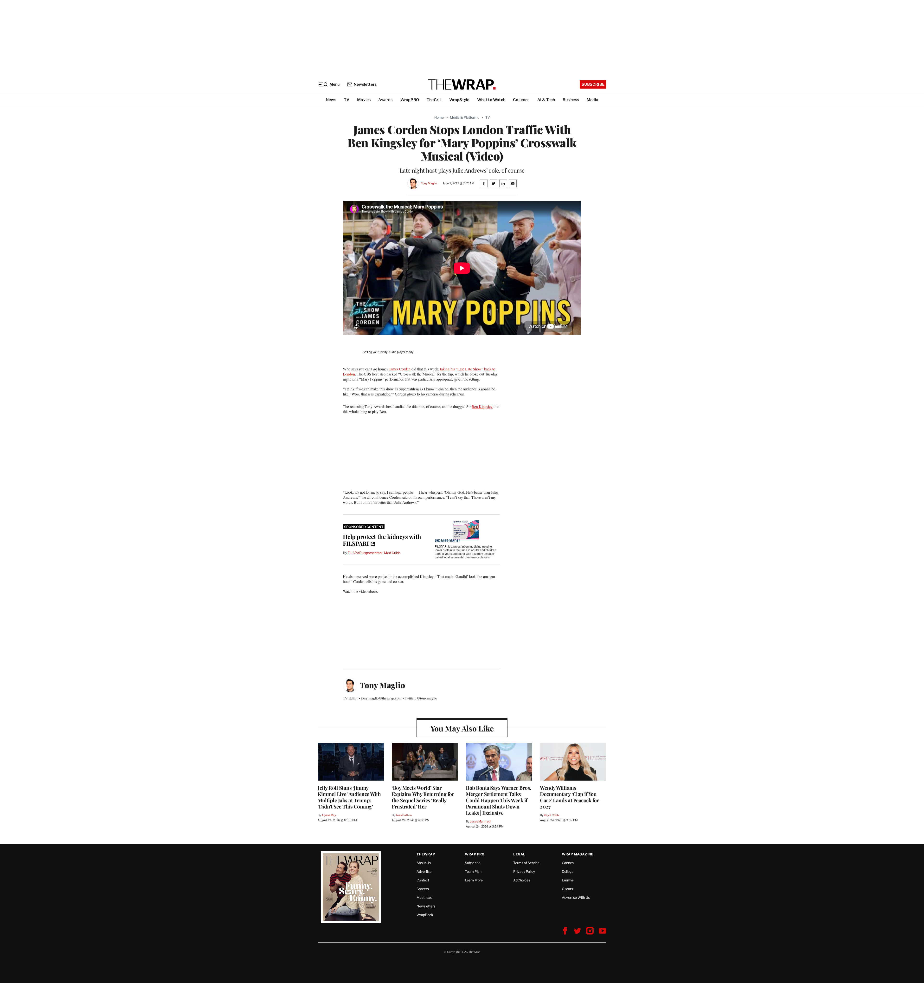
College (567, 871)
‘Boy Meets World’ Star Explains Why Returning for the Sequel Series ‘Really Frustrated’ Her (423, 796)
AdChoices (521, 880)
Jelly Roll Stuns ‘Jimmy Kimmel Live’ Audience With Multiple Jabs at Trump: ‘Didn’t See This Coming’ (349, 796)
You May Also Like (462, 728)
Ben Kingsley (482, 406)
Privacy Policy (524, 871)
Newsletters (365, 84)
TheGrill (434, 99)
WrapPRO (409, 99)
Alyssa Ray (328, 815)
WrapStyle (459, 99)
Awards (385, 99)
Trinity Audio (387, 352)
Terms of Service (526, 863)
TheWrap (426, 854)
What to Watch (491, 99)
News (331, 99)
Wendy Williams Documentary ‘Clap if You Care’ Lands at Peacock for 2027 (569, 796)
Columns (521, 99)
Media (592, 99)
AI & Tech (546, 99)
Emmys (568, 880)
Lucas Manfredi (480, 821)
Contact (423, 880)
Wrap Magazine (577, 854)
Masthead (424, 897)
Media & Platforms (464, 117)
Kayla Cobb (551, 815)
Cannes (568, 863)
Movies (364, 99)
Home (439, 117)
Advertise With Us (576, 897)
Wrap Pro (475, 854)
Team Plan (473, 871)
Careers (423, 889)
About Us (424, 863)
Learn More (474, 880)
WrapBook (425, 915)
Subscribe (593, 84)
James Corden (400, 368)
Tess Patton (404, 815)
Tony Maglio (429, 183)
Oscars (567, 889)
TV (346, 99)
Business (571, 99)
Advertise (424, 871)
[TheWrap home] (462, 84)
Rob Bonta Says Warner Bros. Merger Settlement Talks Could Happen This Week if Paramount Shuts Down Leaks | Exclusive (498, 800)
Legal (519, 854)
